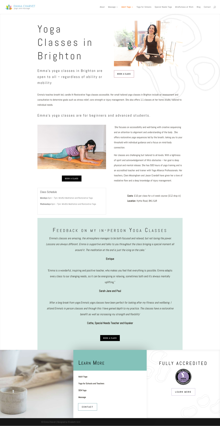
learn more (183, 392)
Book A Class (71, 178)
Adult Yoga (126, 7)
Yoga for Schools (144, 7)
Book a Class (124, 74)
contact (87, 407)
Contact (207, 7)
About (102, 7)
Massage (112, 7)
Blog (199, 7)
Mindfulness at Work (184, 7)
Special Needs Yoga (163, 7)
